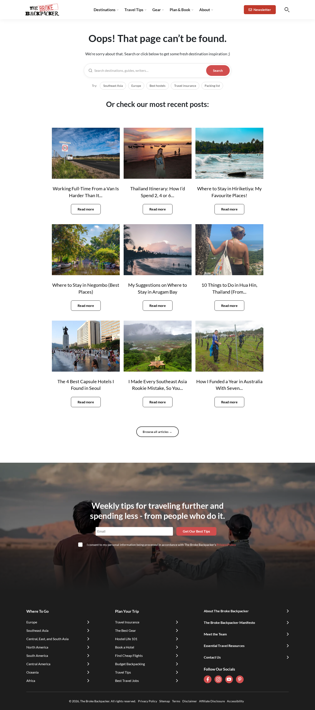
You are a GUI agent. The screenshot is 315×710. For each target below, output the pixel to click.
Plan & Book (180, 9)
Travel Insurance (127, 622)
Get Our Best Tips (196, 531)
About (204, 9)
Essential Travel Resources (224, 646)
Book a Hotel (124, 647)
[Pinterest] (240, 679)
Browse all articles (157, 432)
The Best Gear (125, 630)
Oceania (32, 672)
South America (37, 655)
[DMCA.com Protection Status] (245, 701)
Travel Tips (133, 9)
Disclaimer (189, 701)
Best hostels (157, 85)
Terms (176, 701)
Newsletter (262, 10)
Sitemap (164, 701)
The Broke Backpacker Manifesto (229, 622)
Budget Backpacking (130, 664)
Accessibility (235, 701)
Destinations (105, 9)
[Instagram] (218, 679)
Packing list (212, 85)
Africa (30, 680)
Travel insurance (185, 85)
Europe (136, 85)
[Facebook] (208, 679)
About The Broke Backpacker (226, 611)
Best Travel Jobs (127, 680)
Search (218, 70)
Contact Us (212, 657)
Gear (156, 9)
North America (37, 647)
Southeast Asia (113, 85)
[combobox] (149, 70)
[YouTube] (229, 679)
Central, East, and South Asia (47, 639)
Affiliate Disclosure (212, 701)
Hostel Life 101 (126, 639)
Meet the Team (215, 634)
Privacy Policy (226, 544)
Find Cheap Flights (129, 655)
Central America (38, 664)
